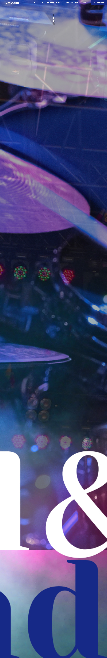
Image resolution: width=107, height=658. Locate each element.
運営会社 (77, 2)
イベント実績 (51, 2)
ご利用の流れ (69, 2)
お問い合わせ (99, 3)
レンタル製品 (60, 2)
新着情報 (83, 2)
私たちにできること (39, 2)
